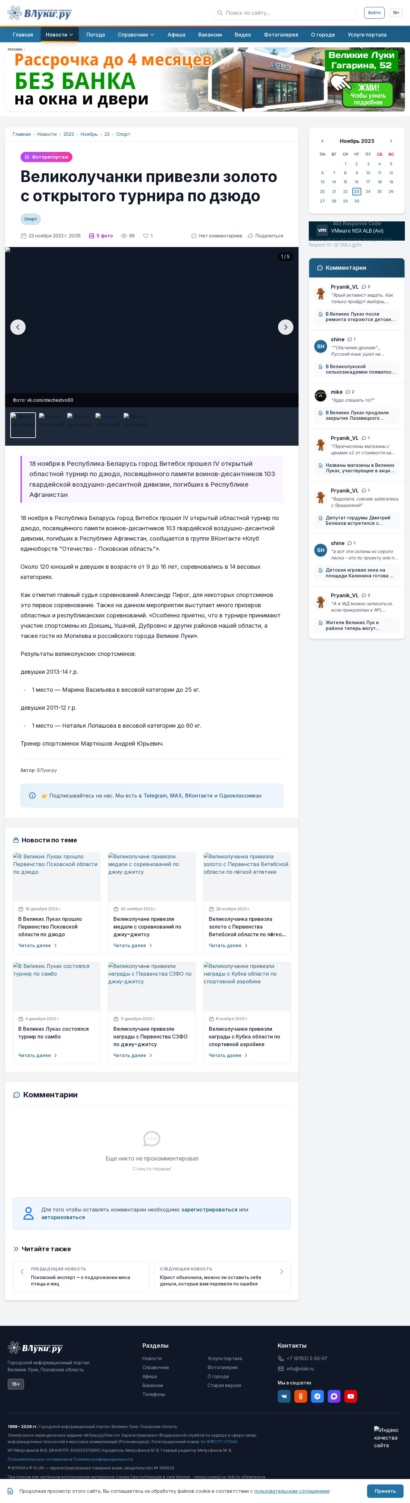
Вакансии (153, 1385)
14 (334, 181)
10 (368, 172)
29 (345, 201)
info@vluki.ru (300, 1368)
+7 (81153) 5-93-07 (307, 1358)
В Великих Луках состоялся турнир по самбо (53, 1032)
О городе (218, 1376)
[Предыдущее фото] (18, 327)
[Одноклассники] (300, 1396)
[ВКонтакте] (284, 1396)
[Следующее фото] (285, 327)
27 (322, 201)
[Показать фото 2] (51, 425)
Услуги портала (225, 1358)
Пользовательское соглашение (38, 1459)
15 (345, 181)
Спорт (123, 134)
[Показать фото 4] (107, 425)
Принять (385, 1491)
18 (380, 181)
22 (345, 191)
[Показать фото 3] (79, 425)
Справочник (156, 1367)
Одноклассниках (240, 795)
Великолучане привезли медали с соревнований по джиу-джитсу (147, 926)
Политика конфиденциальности (103, 1459)
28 (334, 201)
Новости (47, 134)
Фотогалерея (223, 1367)
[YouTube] (350, 1396)
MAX (176, 795)
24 (368, 191)
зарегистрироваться (209, 1209)
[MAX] (334, 1396)
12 (391, 172)
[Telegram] (317, 1396)
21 (334, 191)
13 (322, 181)
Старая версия (224, 1385)
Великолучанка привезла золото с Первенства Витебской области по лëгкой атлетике (247, 926)
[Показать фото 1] (23, 425)
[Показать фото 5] (136, 425)
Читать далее (34, 945)
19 (391, 181)
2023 (68, 134)
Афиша (150, 1376)
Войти (374, 12)
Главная (22, 134)
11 (379, 172)
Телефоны (154, 1394)
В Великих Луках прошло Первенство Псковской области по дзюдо (50, 926)
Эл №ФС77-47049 (219, 1441)
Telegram (155, 795)
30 (356, 201)
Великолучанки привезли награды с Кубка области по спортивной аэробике (244, 1036)
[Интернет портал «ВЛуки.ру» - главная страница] (40, 13)
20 (322, 191)
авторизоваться (63, 1217)
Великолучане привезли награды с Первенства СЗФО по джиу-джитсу (150, 1036)
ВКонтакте (199, 795)
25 (379, 191)
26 (391, 191)
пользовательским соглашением (292, 1491)
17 (368, 181)
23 (107, 134)
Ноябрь (89, 134)
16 (357, 181)
